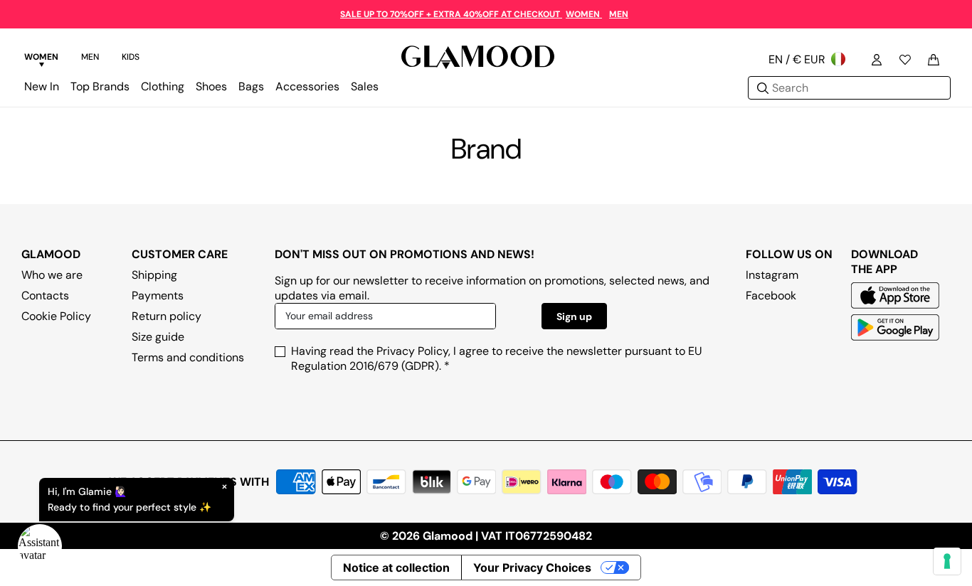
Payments (158, 295)
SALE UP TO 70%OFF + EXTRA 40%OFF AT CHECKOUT (451, 14)
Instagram (772, 274)
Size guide (158, 336)
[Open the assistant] (40, 546)
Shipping (154, 274)
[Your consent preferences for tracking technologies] (947, 561)
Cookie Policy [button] (56, 316)
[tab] (41, 59)
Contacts (45, 295)
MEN (618, 14)
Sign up (574, 316)
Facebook (771, 295)
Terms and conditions (188, 357)
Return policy (166, 316)
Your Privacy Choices (532, 567)
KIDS (130, 57)
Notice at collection (396, 567)
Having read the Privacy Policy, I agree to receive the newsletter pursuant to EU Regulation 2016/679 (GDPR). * (496, 358)
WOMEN (584, 14)
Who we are (52, 274)
